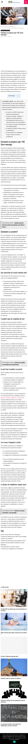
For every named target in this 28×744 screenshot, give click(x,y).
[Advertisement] (14, 55)
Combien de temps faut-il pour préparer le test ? (13, 540)
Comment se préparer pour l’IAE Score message (13, 536)
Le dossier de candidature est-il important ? (12, 548)
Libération (13, 397)
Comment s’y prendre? (7, 538)
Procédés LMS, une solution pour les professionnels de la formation (14, 609)
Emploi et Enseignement (5, 30)
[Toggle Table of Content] (17, 96)
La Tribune (19, 397)
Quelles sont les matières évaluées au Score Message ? (12, 543)
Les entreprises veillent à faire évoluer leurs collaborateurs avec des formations (11, 725)
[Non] (26, 738)
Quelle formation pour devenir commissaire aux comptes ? (14, 633)
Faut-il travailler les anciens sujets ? (10, 546)
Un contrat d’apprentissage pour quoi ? (10, 656)
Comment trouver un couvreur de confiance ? (11, 678)
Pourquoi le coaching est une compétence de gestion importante (13, 701)
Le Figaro (7, 397)
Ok (14, 741)
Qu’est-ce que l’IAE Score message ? (11, 534)
